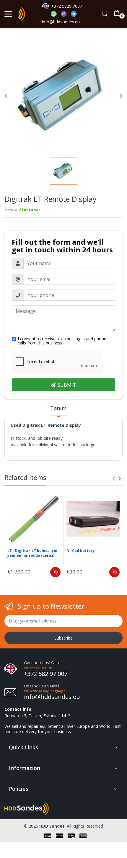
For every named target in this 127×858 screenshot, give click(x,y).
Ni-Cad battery (80, 550)
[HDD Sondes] (22, 14)
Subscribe (63, 638)
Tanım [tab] (58, 408)
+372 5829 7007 (66, 6)
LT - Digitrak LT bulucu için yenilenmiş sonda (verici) (32, 553)
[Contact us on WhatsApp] (56, 15)
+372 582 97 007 (45, 674)
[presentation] (114, 478)
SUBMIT (67, 385)
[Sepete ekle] (55, 572)
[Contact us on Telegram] (74, 15)
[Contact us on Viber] (66, 15)
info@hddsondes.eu (61, 21)
